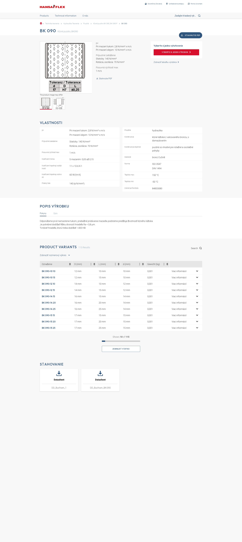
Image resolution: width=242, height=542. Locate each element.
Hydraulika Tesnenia (71, 23)
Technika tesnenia (52, 23)
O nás (85, 15)
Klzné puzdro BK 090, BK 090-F (105, 23)
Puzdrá (86, 23)
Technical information (65, 15)
